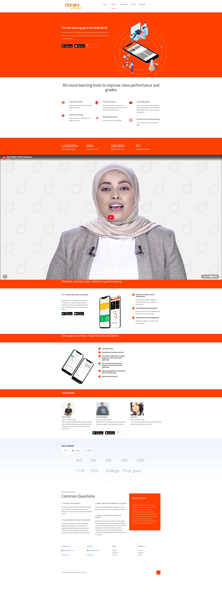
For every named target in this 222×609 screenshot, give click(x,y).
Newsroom (142, 4)
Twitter (114, 555)
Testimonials (123, 4)
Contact (133, 4)
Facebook (115, 550)
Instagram (115, 553)
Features (113, 4)
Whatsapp (65, 555)
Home (105, 4)
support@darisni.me (68, 550)
